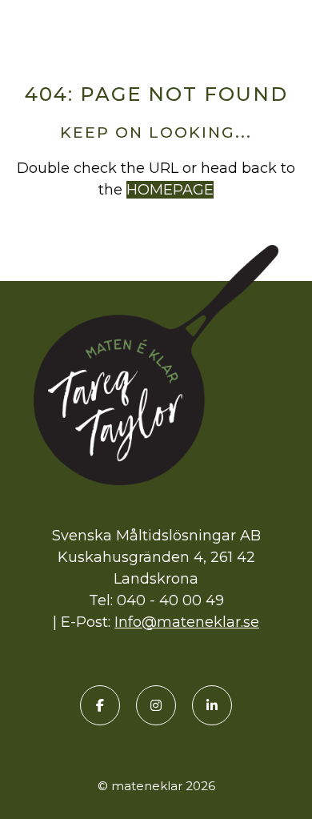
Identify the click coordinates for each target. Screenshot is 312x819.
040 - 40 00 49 (170, 600)
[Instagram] (156, 705)
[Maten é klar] (156, 26)
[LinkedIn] (212, 705)
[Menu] (288, 29)
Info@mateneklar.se (186, 622)
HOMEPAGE (170, 190)
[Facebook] (100, 705)
